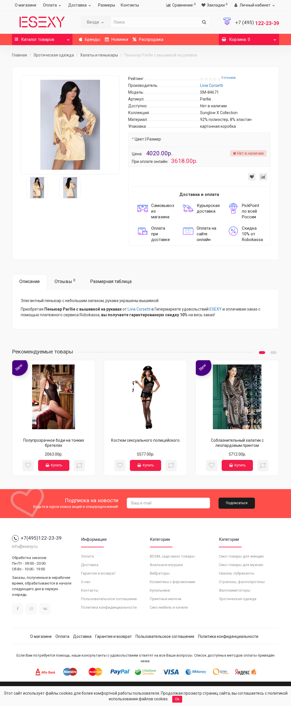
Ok (177, 699)
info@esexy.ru (25, 546)
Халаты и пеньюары (99, 55)
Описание (29, 281)
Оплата (50, 5)
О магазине (25, 5)
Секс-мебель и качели (169, 607)
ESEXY (215, 309)
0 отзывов (228, 77)
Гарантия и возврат (98, 573)
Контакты (130, 5)
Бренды (92, 39)
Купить (56, 465)
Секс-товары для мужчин (241, 565)
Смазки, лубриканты (236, 573)
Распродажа (150, 39)
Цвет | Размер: (148, 139)
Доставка (77, 5)
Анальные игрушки (166, 565)
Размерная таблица (111, 281)
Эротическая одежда (53, 55)
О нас (85, 582)
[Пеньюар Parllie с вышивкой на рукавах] (70, 124)
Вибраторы (160, 573)
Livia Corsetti (139, 309)
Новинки (119, 39)
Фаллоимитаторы (234, 590)
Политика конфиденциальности (109, 607)
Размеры (106, 5)
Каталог (37, 39)
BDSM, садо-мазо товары (172, 556)
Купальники (160, 590)
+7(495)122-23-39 (41, 538)
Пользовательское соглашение (109, 599)
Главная (19, 55)
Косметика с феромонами (172, 582)
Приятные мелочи (165, 599)
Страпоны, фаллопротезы (242, 582)
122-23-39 (257, 23)
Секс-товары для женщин (241, 556)
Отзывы (65, 281)
